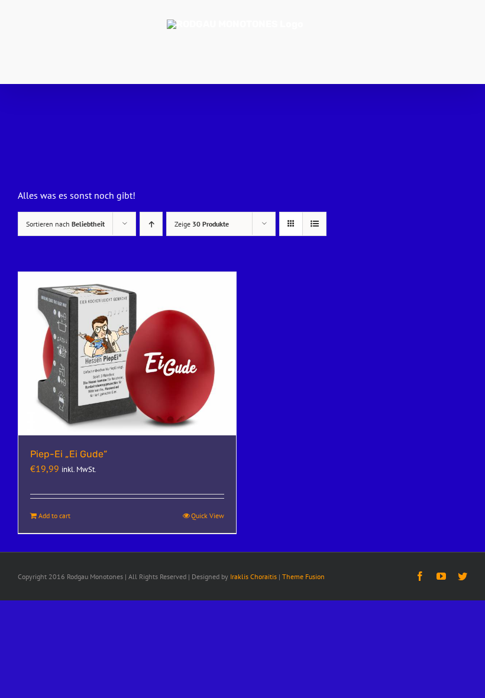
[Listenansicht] (314, 223)
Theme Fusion (303, 576)
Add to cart (54, 515)
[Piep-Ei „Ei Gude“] (127, 353)
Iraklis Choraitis (253, 576)
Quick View (207, 515)
